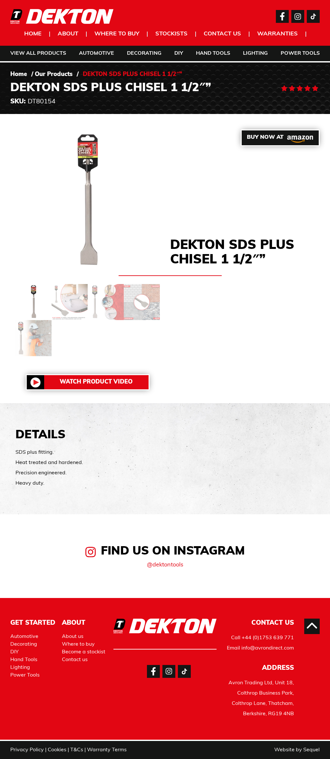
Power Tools (300, 53)
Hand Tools (213, 53)
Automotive (96, 53)
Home (33, 34)
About (68, 34)
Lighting (255, 53)
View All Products (38, 53)
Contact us (222, 34)
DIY (178, 53)
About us (72, 636)
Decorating (144, 53)
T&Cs (76, 750)
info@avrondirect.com (267, 648)
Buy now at (265, 137)
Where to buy (116, 34)
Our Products (54, 75)
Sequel (311, 750)
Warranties (277, 34)
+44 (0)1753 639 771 (268, 637)
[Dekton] (61, 16)
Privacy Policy (27, 750)
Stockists (171, 34)
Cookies (57, 750)
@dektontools (165, 565)
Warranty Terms (107, 750)
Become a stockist (83, 652)
